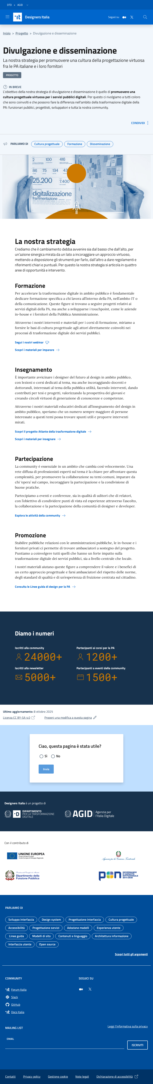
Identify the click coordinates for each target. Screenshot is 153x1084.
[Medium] (123, 16)
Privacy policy (31, 1076)
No (58, 756)
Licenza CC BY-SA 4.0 (19, 717)
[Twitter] (130, 16)
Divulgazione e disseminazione (54, 33)
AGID (20, 5)
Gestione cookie (58, 1076)
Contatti (10, 1076)
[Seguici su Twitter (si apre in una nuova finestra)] (90, 989)
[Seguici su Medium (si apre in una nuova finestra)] (81, 989)
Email (10, 1039)
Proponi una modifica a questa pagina (70, 717)
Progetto (21, 33)
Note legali (82, 1076)
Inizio (7, 33)
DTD (9, 5)
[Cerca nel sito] (145, 17)
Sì (46, 756)
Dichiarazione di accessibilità (114, 1076)
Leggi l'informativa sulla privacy (128, 1026)
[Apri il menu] (7, 16)
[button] (27, 4)
